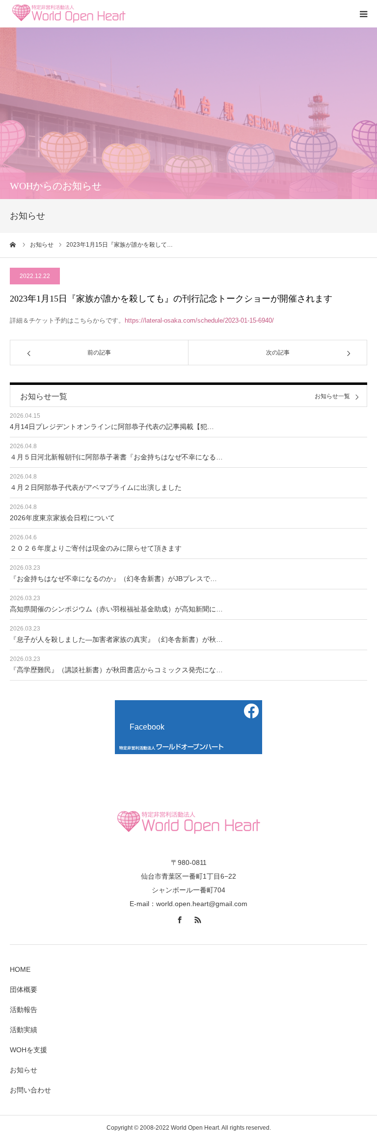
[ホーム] (13, 244)
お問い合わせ (30, 1090)
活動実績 (23, 1030)
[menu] (363, 13)
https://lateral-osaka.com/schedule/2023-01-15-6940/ (199, 320)
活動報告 (23, 1009)
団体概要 (23, 989)
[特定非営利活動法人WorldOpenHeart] (69, 14)
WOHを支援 (28, 1050)
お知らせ (23, 1070)
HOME (20, 969)
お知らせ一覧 (332, 396)
